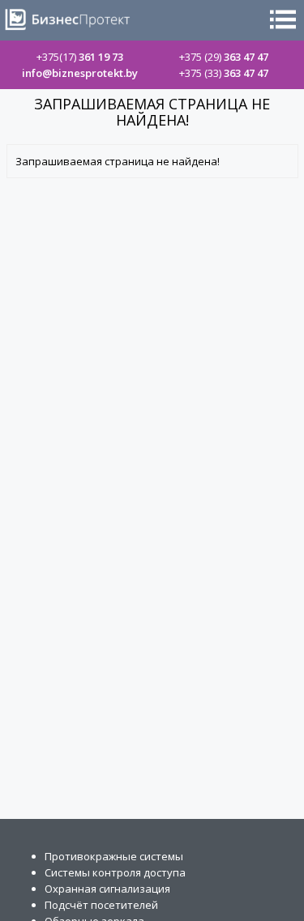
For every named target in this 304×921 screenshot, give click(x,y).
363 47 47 (223, 56)
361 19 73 (79, 56)
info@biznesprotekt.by (80, 73)
